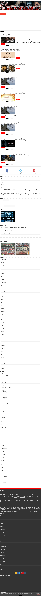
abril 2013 (2, 319)
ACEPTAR (20, 595)
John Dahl (19, 508)
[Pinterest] (21, 573)
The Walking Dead (9, 500)
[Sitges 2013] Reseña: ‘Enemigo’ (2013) (10, 49)
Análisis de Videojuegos (5, 375)
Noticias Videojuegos (25, 193)
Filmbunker (2, 540)
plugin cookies (38, 594)
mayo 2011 (2, 354)
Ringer (3, 460)
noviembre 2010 (3, 363)
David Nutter (19, 507)
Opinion (3, 405)
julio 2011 (2, 351)
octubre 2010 (2, 365)
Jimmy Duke (2, 227)
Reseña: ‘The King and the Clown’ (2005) (8, 232)
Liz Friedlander (29, 508)
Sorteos (3, 411)
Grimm (3, 445)
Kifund (1, 547)
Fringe (24, 494)
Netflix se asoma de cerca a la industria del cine (12, 13)
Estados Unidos (35, 191)
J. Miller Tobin (8, 508)
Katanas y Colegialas (3, 546)
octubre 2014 (2, 293)
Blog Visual (2, 524)
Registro (2, 178)
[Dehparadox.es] (20, 5)
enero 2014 (2, 305)
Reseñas (3, 195)
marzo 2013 (2, 320)
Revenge (3, 457)
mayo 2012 (2, 336)
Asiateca (1, 521)
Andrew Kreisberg (7, 189)
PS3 (39, 193)
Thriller (22, 195)
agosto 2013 (2, 313)
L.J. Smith (26, 508)
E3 (30, 191)
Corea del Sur (4, 191)
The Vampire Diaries (5, 476)
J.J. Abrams (5, 508)
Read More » (17, 68)
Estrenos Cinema (2, 538)
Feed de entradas (3, 181)
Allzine (1, 517)
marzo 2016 (2, 276)
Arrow (4, 434)
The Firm (3, 467)
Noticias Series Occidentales (8, 400)
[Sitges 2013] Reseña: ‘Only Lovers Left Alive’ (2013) (12, 153)
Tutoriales (3, 414)
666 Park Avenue (4, 420)
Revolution (3, 458)
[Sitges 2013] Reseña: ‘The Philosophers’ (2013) (12, 92)
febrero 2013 (2, 322)
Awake (3, 424)
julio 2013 (2, 314)
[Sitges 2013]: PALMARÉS (6, 105)
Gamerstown (2, 541)
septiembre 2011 (3, 348)
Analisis (3, 373)
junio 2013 (2, 316)
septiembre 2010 (3, 366)
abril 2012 (2, 337)
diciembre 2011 (3, 343)
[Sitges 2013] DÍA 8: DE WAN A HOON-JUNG (11, 122)
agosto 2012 (2, 331)
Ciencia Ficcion (27, 189)
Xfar (1, 570)
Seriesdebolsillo (2, 561)
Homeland (28, 494)
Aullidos (1, 523)
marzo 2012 (2, 339)
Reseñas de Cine (9, 194)
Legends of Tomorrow (7, 436)
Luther (3, 451)
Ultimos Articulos (20, 35)
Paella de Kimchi (2, 555)
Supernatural (4, 464)
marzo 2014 (2, 302)
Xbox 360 (26, 195)
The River (3, 473)
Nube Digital (2, 552)
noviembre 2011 (3, 345)
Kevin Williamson (22, 508)
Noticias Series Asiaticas (7, 398)
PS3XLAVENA (2, 558)
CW (16, 507)
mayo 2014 (2, 299)
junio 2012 (2, 334)
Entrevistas (3, 385)
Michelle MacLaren (37, 508)
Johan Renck (12, 508)
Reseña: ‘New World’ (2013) (7, 34)
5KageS (1, 515)
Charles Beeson (22, 189)
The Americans (4, 466)
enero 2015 (2, 288)
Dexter (3, 442)
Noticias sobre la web (5, 403)
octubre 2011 (2, 346)
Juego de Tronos (4, 448)
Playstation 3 (35, 193)
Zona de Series (33, 195)
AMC (4, 189)
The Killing (3, 470)
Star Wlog (1, 563)
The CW (19, 511)
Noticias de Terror (3, 549)
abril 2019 (2, 262)
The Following (4, 469)
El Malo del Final (2, 535)
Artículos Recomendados (5, 378)
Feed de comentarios (4, 182)
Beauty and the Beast (5, 429)
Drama (27, 191)
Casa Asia (1, 526)
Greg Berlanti (2, 508)
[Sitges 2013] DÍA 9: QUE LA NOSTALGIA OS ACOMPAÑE (13, 76)
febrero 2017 (2, 265)
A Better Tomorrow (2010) (7, 233)
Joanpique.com (2, 544)
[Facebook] (18, 573)
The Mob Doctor (4, 472)
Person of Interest (5, 455)
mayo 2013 (2, 317)
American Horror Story (5, 423)
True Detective (4, 482)
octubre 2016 (2, 271)
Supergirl (5, 437)
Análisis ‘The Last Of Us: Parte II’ (7, 230)
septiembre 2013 (3, 311)
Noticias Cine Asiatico (7, 392)
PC (31, 193)
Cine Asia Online (2, 529)
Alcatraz (3, 421)
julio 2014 (2, 296)
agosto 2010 (2, 368)
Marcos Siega (33, 508)
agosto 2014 (2, 294)
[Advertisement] (20, 22)
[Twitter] (19, 573)
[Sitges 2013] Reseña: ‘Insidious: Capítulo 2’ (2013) (12, 138)
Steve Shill (13, 511)
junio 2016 (2, 274)
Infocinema (2, 543)
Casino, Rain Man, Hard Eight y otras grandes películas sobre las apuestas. (15, 227)
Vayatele (1, 569)
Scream (3, 461)
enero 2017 (2, 267)
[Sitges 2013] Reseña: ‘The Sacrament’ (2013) (11, 63)
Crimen (8, 507)
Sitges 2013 (16, 35)
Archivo (2, 200)
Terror (16, 194)
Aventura (14, 189)
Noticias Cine (8, 193)
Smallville (3, 463)
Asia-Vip (1, 520)
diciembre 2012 (3, 325)
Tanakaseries (2, 567)
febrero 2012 (2, 340)
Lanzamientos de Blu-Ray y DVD (6, 387)
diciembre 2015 (3, 279)
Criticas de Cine (13, 35)
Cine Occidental (9, 50)
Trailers (16, 500)
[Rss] (16, 573)
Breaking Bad (4, 430)
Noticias (3, 193)
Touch (3, 479)
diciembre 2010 (3, 362)
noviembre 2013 (3, 308)
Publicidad (3, 406)
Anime (2, 376)
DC (2, 433)
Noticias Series (4, 397)
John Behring (15, 508)
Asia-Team (1, 518)
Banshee (3, 426)
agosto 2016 (2, 273)
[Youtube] (23, 573)
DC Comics (23, 507)
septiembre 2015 (3, 282)
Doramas (3, 384)
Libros (2, 388)
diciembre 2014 (3, 290)
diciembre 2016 (3, 268)
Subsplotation (2, 564)
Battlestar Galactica (5, 427)
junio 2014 (2, 297)
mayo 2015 (2, 285)
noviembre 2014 (3, 291)
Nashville (3, 454)
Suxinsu (1, 566)
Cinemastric (2, 532)
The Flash (5, 439)
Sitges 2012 (3, 408)
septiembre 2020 (3, 259)
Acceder (2, 179)
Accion (2, 189)
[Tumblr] (25, 573)
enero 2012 (2, 342)
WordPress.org (3, 184)
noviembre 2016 (3, 270)
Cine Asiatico (8, 35)
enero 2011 (2, 360)
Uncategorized (4, 417)
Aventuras (18, 189)
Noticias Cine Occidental (15, 193)
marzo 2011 (2, 357)
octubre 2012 (2, 328)
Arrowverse (11, 189)
